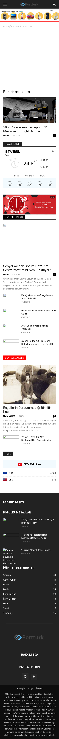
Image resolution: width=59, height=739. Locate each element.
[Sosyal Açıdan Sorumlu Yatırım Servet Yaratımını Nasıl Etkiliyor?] (29, 243)
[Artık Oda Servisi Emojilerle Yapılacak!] (11, 329)
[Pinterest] (34, 677)
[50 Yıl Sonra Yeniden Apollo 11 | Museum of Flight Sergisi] (29, 110)
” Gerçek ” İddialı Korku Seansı (36, 550)
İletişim (39, 688)
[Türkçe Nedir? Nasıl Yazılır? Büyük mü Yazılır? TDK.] (11, 523)
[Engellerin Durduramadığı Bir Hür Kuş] (29, 384)
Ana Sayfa (7, 26)
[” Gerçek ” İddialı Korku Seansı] (11, 558)
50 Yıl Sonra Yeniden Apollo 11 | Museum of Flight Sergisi (26, 129)
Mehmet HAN (9, 416)
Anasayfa (21, 688)
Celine (6, 135)
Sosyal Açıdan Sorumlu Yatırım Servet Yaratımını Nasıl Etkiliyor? (27, 268)
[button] (5, 4)
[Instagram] (25, 676)
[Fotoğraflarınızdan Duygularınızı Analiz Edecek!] (11, 299)
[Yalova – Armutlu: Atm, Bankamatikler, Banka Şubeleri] (11, 441)
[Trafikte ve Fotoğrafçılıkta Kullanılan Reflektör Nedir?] (11, 538)
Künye (30, 688)
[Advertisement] (29, 59)
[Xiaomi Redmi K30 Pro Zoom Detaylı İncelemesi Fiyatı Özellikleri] (11, 344)
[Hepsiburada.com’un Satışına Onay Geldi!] (11, 314)
